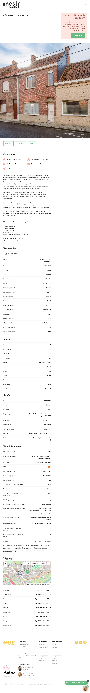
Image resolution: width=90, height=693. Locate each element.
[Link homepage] (9, 643)
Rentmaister (56, 663)
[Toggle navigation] (85, 4)
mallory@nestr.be (29, 675)
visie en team (43, 647)
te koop (54, 644)
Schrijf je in (78, 35)
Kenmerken (20, 143)
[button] (27, 571)
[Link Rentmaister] (9, 671)
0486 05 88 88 (28, 667)
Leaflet (28, 584)
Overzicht (8, 143)
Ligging (32, 143)
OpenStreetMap (40, 584)
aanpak (41, 644)
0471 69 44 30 (28, 673)
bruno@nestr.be (28, 669)
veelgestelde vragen (43, 657)
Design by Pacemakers (44, 684)
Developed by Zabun (28, 684)
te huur (54, 647)
